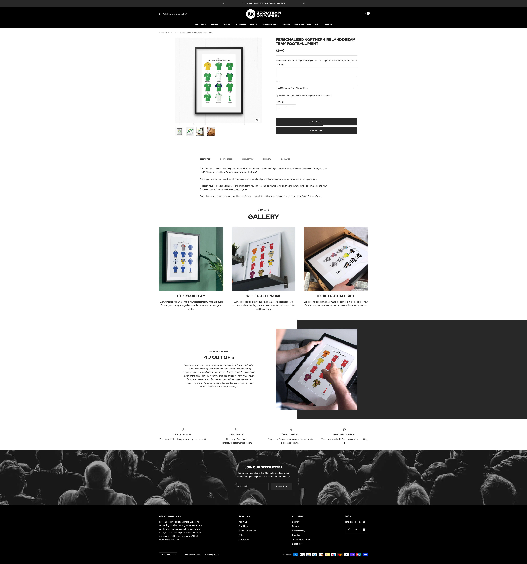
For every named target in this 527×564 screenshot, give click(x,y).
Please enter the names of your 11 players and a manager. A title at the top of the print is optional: (316, 62)
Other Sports (270, 24)
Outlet (328, 24)
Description (205, 159)
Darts (253, 24)
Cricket (227, 24)
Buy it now (316, 130)
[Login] (360, 14)
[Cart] (366, 14)
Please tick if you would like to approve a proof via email (305, 96)
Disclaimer (285, 159)
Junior (286, 24)
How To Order (226, 159)
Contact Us (244, 539)
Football (200, 24)
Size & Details (247, 159)
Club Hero (243, 526)
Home (161, 33)
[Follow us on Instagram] (364, 529)
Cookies (296, 535)
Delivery (267, 159)
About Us (243, 522)
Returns (295, 526)
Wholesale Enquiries (248, 530)
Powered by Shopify (211, 555)
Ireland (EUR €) (167, 555)
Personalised (302, 24)
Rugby (214, 24)
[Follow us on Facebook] (349, 529)
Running (241, 24)
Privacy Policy (298, 530)
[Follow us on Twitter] (356, 529)
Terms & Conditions (301, 539)
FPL (317, 24)
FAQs (241, 535)
